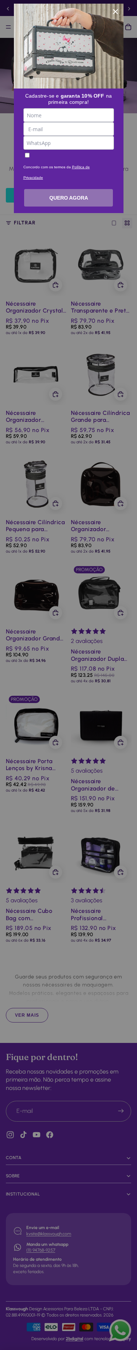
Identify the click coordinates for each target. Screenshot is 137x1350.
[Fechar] (115, 11)
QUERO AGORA (68, 198)
